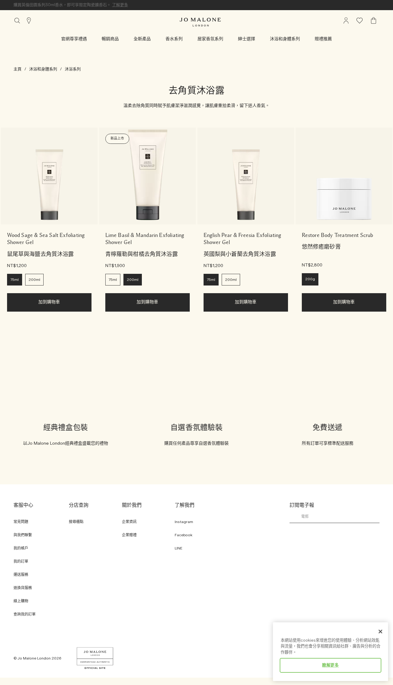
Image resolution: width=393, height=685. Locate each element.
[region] (330, 651)
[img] (346, 20)
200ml (34, 280)
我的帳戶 (21, 548)
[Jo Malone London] (200, 22)
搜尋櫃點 (76, 522)
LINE (178, 548)
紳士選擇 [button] (246, 39)
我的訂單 (21, 562)
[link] (49, 176)
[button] (74, 39)
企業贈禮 (129, 535)
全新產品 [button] (142, 39)
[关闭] (380, 631)
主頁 (17, 69)
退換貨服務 (23, 588)
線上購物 (21, 601)
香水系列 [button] (174, 39)
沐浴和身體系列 (43, 69)
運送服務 (21, 575)
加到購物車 (49, 302)
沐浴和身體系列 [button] (285, 39)
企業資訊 (129, 522)
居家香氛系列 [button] (210, 39)
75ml (14, 280)
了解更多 (120, 5)
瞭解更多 (330, 665)
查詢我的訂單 (25, 614)
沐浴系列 (73, 69)
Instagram (184, 522)
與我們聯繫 (23, 535)
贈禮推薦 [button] (323, 39)
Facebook (184, 535)
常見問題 (21, 522)
